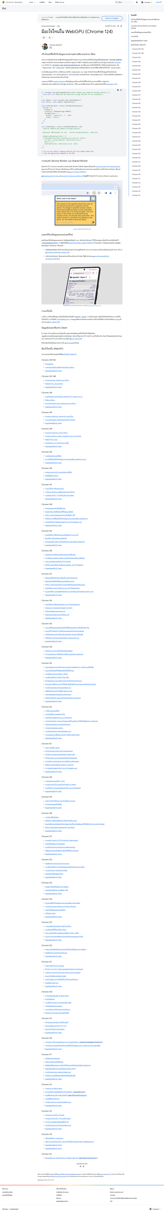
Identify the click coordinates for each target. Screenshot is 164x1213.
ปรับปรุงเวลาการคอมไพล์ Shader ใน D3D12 (58, 608)
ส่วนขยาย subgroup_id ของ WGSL (56, 433)
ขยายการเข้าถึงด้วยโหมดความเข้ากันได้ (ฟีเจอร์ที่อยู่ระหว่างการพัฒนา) (65, 949)
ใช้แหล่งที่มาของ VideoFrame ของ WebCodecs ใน (71, 1158)
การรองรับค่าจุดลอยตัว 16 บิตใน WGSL (57, 996)
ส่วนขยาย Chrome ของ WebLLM (72, 176)
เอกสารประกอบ (50, 252)
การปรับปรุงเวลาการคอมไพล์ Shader (56, 870)
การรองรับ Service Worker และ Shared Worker (60, 907)
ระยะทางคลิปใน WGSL (52, 748)
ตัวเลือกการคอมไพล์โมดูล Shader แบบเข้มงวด (59, 765)
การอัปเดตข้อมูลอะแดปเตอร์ (53, 1006)
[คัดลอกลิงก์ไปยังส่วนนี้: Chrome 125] (54, 883)
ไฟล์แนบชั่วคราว (50, 400)
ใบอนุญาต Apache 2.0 (105, 1174)
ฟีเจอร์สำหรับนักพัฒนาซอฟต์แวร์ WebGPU (81, 243)
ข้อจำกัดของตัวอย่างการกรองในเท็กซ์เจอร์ (57, 725)
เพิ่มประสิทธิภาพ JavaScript (54, 1138)
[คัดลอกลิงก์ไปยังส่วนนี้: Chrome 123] (54, 922)
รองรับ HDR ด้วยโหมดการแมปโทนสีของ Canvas (60, 801)
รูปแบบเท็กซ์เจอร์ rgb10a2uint (55, 1029)
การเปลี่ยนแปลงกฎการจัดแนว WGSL (56, 674)
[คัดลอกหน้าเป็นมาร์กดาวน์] (50, 37)
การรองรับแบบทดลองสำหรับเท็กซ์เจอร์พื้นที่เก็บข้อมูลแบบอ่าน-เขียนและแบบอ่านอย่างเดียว (72, 1046)
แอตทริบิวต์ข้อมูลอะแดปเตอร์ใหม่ (55, 910)
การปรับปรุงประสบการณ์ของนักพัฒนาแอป (58, 688)
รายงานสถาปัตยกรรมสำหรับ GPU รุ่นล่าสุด (58, 562)
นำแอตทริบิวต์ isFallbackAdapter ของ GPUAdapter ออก (63, 522)
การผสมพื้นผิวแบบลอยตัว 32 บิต (55, 714)
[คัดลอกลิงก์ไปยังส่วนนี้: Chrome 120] (54, 992)
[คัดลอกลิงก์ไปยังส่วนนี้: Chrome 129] (54, 797)
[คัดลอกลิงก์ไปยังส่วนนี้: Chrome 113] (53, 1154)
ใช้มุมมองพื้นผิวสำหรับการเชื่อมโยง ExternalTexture (61, 578)
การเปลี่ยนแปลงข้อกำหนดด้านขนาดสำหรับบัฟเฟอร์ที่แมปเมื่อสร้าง (65, 558)
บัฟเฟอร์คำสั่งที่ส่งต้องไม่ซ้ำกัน (54, 874)
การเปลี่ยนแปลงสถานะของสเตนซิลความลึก (58, 1003)
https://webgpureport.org (94, 305)
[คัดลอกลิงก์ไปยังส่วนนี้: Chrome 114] (54, 1134)
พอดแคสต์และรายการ (62, 1201)
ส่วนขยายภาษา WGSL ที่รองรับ (54, 1115)
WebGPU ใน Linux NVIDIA (54, 384)
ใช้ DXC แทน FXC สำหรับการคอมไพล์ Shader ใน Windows (64, 969)
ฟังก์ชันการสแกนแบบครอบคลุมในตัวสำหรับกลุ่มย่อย (61, 758)
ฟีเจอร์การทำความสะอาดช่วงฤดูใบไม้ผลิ (57, 1013)
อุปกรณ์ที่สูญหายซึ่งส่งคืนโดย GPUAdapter (65, 1092)
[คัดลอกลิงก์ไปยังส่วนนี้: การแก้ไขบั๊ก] (54, 311)
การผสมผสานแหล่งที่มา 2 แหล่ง (55, 781)
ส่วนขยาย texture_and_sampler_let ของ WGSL (60, 404)
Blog (4, 8)
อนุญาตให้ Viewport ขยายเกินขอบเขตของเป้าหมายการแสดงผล (64, 631)
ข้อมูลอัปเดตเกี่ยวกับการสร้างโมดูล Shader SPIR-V (60, 1069)
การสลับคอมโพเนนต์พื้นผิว (53, 456)
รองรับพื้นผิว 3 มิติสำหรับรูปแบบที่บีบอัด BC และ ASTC (62, 535)
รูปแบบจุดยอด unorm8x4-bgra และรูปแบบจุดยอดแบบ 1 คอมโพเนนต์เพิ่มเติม (69, 667)
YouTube (112, 1195)
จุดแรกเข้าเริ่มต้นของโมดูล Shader (55, 976)
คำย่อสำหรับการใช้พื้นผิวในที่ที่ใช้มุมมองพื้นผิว (59, 512)
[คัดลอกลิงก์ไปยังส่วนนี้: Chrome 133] (54, 663)
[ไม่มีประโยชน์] (121, 26)
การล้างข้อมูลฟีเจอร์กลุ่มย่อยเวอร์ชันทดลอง (58, 695)
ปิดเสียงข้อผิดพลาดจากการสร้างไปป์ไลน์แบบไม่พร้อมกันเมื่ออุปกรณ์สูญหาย (68, 1065)
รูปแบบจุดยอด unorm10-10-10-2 (56, 1026)
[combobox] (124, 2)
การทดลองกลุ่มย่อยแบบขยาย (54, 728)
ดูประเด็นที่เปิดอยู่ (7, 1195)
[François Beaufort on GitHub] (51, 48)
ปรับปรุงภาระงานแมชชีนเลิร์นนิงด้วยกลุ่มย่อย (59, 651)
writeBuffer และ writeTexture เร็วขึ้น (57, 443)
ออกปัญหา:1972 (112, 84)
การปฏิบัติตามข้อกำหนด (52, 1099)
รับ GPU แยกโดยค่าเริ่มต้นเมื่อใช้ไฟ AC (57, 1122)
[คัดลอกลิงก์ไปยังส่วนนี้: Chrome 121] (54, 962)
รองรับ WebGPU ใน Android (54, 966)
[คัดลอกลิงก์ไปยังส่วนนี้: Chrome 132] (54, 707)
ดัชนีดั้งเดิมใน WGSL (51, 476)
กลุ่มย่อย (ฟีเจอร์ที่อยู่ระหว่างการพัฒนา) (57, 887)
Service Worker (101, 167)
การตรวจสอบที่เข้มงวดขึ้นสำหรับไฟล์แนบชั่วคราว (59, 367)
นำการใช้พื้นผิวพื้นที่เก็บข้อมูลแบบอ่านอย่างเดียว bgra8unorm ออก (65, 459)
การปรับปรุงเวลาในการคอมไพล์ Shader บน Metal (60, 785)
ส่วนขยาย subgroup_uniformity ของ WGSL (59, 416)
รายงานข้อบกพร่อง (7, 1192)
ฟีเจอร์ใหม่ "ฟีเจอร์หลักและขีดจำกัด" (56, 538)
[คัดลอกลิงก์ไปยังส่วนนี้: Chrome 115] (54, 1111)
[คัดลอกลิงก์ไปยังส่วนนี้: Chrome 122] (54, 945)
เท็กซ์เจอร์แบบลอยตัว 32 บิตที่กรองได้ (56, 1022)
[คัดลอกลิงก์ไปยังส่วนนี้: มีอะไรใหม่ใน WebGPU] (65, 349)
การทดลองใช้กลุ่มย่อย (51, 817)
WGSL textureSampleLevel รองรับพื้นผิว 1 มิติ (60, 515)
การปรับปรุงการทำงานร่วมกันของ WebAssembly (60, 847)
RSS (111, 1201)
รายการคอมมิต (70, 343)
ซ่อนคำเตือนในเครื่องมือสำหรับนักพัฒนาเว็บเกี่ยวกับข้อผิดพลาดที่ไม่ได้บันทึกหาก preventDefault (74, 824)
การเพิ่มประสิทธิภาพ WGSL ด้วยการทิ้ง (57, 677)
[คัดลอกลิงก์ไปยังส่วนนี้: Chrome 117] (54, 1055)
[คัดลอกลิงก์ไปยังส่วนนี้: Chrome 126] (54, 860)
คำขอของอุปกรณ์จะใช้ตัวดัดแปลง (55, 508)
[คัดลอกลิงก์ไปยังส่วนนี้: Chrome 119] (54, 1018)
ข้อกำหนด (5, 1209)
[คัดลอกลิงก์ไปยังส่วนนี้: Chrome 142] (54, 468)
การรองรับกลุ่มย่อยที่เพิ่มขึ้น (53, 804)
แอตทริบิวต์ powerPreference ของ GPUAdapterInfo (62, 588)
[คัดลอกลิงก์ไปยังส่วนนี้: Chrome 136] (54, 601)
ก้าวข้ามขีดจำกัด (50, 999)
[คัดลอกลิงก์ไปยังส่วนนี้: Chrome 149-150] (58, 360)
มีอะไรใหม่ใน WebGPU (69, 354)
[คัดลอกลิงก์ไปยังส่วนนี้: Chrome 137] (54, 574)
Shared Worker (115, 167)
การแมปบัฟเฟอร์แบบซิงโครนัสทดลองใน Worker (60, 420)
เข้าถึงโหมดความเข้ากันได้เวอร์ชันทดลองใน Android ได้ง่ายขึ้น (64, 635)
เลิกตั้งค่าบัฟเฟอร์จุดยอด (52, 1059)
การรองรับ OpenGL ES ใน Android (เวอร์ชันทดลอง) (61, 840)
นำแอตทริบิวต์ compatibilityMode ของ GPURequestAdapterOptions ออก (69, 592)
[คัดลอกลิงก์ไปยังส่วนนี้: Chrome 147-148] (58, 376)
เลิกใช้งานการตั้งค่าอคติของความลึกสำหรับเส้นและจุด (61, 821)
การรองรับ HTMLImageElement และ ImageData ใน (74, 1042)
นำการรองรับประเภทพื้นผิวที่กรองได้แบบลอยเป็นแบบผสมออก (64, 654)
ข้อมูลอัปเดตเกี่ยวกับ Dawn (53, 371)
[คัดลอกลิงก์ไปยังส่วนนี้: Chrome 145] (54, 412)
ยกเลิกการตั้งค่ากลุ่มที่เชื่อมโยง (54, 1062)
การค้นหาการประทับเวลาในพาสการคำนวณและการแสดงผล (62, 973)
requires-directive (59, 81)
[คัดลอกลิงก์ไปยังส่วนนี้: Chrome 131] (53, 744)
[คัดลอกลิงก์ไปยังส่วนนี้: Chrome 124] (54, 899)
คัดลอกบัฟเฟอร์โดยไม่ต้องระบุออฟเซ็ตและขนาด (59, 581)
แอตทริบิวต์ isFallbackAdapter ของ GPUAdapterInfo (62, 605)
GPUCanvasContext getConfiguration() (59, 751)
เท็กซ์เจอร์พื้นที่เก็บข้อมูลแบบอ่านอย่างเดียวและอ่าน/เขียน (62, 903)
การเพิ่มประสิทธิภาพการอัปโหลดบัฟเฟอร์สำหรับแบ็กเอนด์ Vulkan (65, 867)
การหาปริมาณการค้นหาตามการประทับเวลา (57, 1010)
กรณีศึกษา (42, 2)
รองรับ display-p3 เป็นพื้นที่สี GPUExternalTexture (61, 979)
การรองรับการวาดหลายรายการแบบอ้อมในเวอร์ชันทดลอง (62, 761)
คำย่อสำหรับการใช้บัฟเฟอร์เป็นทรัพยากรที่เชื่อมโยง (60, 555)
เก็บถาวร (58, 1198)
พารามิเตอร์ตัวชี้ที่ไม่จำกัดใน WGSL (56, 930)
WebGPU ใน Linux (51, 440)
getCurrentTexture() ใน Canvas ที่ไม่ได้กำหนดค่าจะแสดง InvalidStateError (69, 1142)
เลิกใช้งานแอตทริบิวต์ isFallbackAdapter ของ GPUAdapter (64, 565)
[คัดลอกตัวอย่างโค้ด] (121, 90)
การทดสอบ (117, 319)
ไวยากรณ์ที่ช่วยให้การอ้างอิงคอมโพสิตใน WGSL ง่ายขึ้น (62, 933)
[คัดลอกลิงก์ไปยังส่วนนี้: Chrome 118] (54, 1038)
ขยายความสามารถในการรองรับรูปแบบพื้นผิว (58, 472)
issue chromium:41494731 (77, 172)
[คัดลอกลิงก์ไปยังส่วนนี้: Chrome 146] (54, 393)
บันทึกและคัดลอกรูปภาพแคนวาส (55, 611)
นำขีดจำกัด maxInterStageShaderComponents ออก (62, 638)
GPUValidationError (63, 319)
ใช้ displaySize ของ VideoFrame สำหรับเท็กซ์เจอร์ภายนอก (63, 681)
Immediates (49, 364)
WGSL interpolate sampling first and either (60, 828)
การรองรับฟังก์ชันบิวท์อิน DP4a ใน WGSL (58, 926)
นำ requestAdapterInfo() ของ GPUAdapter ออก (61, 768)
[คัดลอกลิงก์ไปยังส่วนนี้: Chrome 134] (54, 647)
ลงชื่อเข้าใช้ (159, 2)
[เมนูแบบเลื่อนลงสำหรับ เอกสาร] (35, 2)
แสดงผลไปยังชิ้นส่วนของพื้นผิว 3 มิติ (56, 890)
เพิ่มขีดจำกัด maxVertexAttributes (56, 953)
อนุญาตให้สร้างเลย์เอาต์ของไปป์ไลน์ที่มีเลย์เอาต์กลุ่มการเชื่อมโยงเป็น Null (67, 628)
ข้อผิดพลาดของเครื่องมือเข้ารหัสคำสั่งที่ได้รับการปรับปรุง (62, 851)
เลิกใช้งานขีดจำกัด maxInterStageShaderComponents (63, 698)
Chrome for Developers (48, 26)
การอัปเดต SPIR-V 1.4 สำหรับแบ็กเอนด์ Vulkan (59, 495)
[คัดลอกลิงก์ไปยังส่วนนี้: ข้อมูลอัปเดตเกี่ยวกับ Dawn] (69, 328)
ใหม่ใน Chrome (59, 2)
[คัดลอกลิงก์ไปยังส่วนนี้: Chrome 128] (54, 813)
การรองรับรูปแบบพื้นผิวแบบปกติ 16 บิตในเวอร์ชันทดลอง (62, 735)
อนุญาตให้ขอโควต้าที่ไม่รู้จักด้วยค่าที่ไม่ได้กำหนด (59, 671)
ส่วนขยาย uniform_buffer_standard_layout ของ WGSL (63, 436)
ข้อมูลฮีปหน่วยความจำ (52, 983)
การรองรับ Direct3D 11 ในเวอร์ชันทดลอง (58, 1119)
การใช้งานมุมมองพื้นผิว (52, 711)
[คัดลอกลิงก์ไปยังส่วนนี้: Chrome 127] (54, 836)
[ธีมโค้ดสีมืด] (117, 90)
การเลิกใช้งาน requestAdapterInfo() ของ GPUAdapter (63, 788)
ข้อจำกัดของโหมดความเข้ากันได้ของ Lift (57, 615)
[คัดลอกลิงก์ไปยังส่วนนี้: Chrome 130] (54, 777)
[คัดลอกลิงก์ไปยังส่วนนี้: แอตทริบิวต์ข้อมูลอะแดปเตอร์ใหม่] (75, 235)
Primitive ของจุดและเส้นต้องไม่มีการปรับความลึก (60, 755)
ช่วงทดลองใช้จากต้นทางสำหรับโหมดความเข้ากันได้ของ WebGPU (65, 542)
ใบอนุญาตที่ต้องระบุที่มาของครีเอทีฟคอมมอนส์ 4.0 (69, 1174)
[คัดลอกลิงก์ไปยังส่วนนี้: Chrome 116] (54, 1085)
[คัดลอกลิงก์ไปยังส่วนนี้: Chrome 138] (54, 551)
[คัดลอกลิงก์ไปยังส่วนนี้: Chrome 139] (54, 531)
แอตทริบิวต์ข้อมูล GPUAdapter (55, 844)
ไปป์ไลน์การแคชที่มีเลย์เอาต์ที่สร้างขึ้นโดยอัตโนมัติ (60, 1076)
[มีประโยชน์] (118, 26)
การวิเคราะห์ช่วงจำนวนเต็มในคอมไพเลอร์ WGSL (60, 492)
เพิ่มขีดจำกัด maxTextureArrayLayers (57, 864)
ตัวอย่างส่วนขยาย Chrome (50, 176)
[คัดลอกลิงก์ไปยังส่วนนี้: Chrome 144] (54, 429)
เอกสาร (31, 2)
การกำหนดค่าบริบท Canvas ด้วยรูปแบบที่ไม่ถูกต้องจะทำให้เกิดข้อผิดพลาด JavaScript (71, 721)
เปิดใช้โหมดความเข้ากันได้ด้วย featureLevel (58, 691)
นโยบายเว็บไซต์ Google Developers (57, 1176)
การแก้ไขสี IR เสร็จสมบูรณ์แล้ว (54, 489)
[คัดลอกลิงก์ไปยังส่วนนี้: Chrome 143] (54, 452)
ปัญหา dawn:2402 (54, 322)
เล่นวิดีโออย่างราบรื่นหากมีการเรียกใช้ (66, 1095)
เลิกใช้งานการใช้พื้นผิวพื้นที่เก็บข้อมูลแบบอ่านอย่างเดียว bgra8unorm (66, 519)
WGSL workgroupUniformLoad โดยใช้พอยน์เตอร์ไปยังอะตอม (65, 585)
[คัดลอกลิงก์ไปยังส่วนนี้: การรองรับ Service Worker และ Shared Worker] (90, 161)
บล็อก (50, 2)
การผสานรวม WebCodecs (53, 1089)
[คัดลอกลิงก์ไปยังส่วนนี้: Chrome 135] (54, 624)
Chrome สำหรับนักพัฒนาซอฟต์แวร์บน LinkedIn (123, 1198)
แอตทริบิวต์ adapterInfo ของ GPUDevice (58, 718)
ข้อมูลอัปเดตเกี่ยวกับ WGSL (53, 1145)
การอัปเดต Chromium (62, 1192)
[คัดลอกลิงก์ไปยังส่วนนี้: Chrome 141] (54, 485)
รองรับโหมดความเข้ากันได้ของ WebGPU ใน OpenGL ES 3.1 (64, 397)
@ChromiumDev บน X (116, 1192)
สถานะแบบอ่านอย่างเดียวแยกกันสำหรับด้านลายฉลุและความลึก (64, 937)
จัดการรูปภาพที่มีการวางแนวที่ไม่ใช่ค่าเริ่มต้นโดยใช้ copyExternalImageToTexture (70, 684)
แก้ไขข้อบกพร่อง (50, 913)
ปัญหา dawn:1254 (64, 252)
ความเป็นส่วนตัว (14, 1209)
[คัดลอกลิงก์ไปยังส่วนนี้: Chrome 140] (54, 504)
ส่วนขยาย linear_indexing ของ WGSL (57, 380)
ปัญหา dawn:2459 (76, 339)
